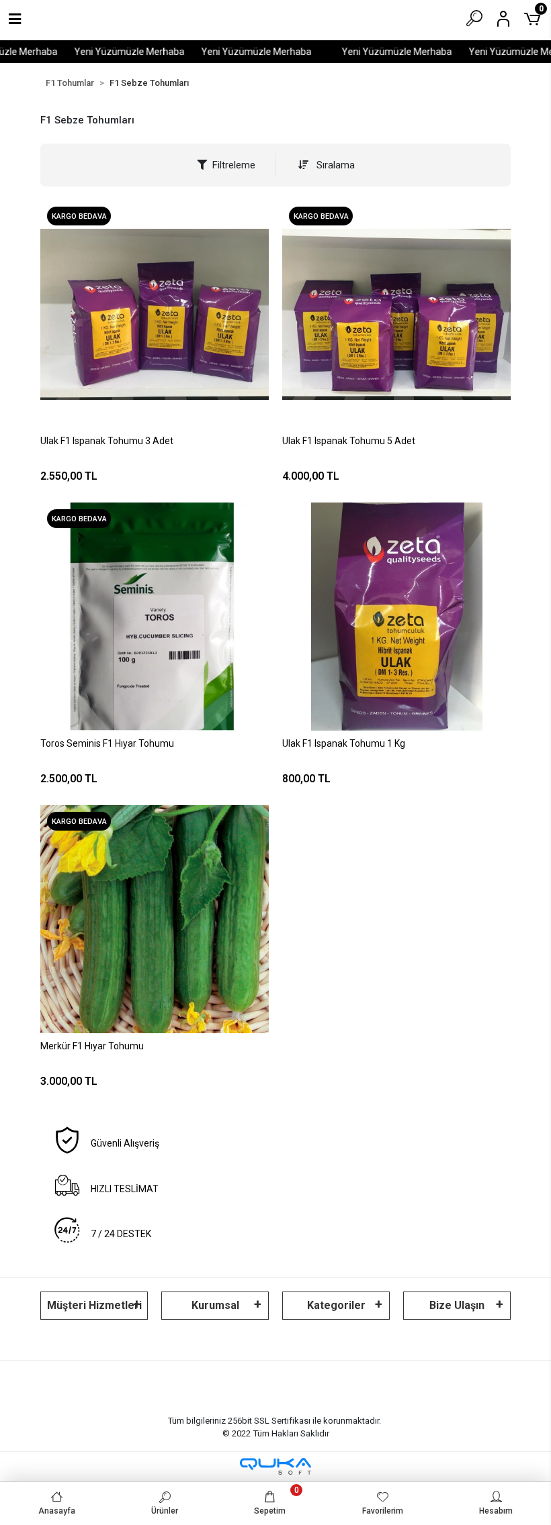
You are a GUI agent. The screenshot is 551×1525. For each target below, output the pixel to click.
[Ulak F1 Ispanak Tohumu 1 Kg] (396, 617)
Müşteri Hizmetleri (94, 1305)
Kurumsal (215, 1305)
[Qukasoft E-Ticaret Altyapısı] (275, 1466)
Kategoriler (336, 1305)
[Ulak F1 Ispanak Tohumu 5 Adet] (396, 314)
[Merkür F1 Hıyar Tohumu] (154, 919)
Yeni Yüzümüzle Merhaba (116, 51)
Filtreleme (233, 165)
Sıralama (334, 165)
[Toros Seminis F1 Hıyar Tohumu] (154, 617)
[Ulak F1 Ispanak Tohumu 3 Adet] (154, 314)
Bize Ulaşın (456, 1305)
